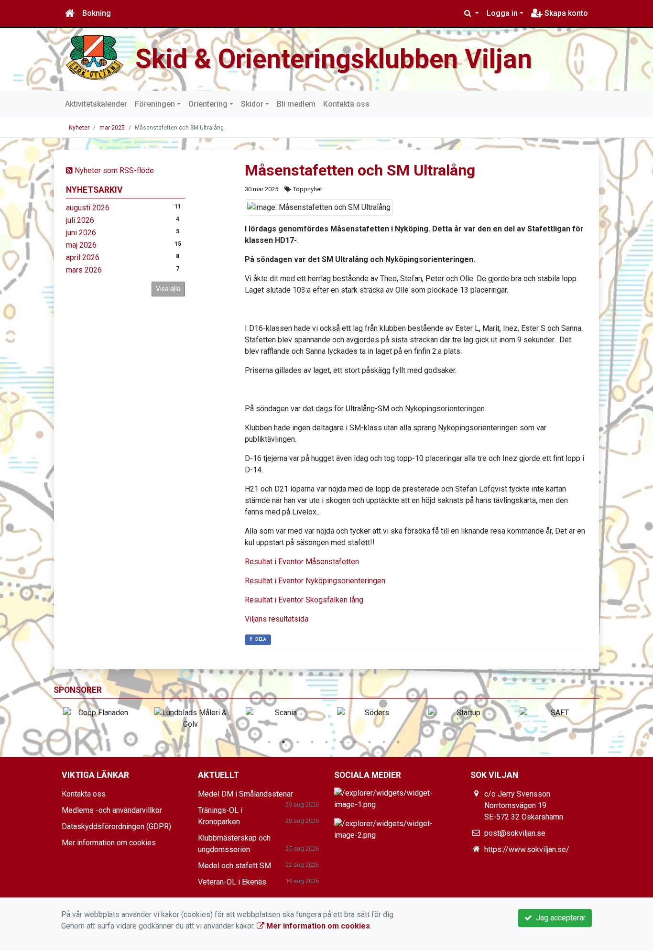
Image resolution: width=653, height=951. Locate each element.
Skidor (252, 104)
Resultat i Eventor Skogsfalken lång (304, 599)
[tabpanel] (99, 712)
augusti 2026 (87, 207)
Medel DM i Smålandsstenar (245, 793)
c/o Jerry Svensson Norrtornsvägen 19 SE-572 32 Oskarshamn (523, 805)
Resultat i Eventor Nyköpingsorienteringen (315, 580)
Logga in (502, 13)
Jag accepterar (559, 917)
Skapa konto (565, 13)
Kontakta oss (346, 104)
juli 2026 (80, 220)
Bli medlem (296, 104)
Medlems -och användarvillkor (112, 810)
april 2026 (82, 257)
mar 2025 (112, 127)
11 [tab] (398, 742)
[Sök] (471, 13)
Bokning (96, 13)
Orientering (208, 104)
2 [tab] (269, 742)
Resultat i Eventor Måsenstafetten (302, 561)
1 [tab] (255, 742)
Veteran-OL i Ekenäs (232, 881)
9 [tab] (369, 742)
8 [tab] (355, 742)
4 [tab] (298, 742)
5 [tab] (312, 742)
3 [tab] (283, 742)
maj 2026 (81, 245)
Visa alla (168, 289)
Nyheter (79, 127)
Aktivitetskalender (96, 104)
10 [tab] (384, 742)
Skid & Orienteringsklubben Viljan (333, 59)
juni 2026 (81, 232)
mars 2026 (84, 269)
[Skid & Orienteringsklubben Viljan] (94, 56)
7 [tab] (341, 742)
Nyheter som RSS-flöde (113, 170)
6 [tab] (326, 742)
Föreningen (155, 104)
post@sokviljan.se (514, 833)
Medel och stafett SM (234, 865)
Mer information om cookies (109, 842)
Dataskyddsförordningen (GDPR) (116, 826)
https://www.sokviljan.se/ (526, 849)
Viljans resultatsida (276, 618)
